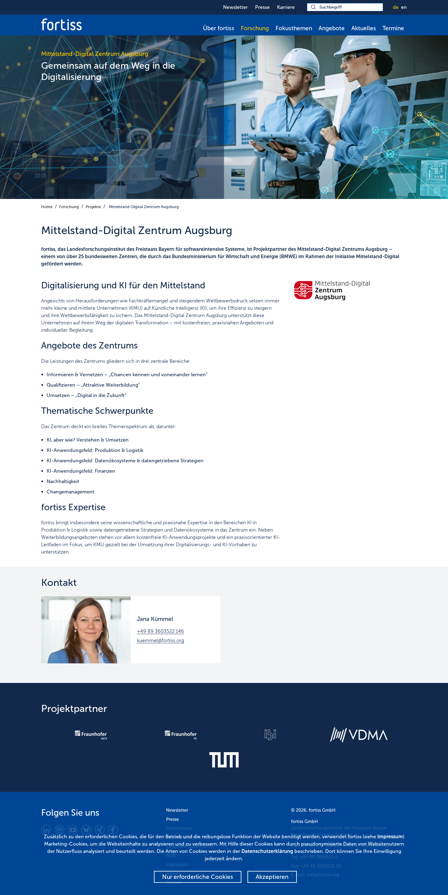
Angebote (331, 28)
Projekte (93, 206)
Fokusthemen (294, 28)
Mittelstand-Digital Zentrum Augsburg (144, 206)
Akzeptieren (272, 876)
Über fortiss (218, 28)
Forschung (255, 28)
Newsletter (235, 7)
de (396, 7)
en (404, 7)
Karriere (286, 7)
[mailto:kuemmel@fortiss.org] (86, 630)
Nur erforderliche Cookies (197, 876)
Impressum (390, 836)
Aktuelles (363, 28)
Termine (393, 28)
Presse (262, 7)
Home (46, 206)
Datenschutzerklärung (267, 851)
